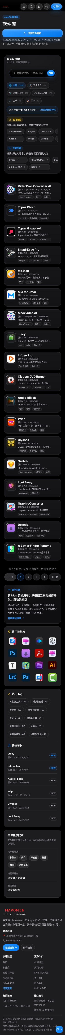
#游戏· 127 (15, 709)
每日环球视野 (9, 1001)
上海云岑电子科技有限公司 (16, 1005)
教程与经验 (8, 972)
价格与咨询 (8, 983)
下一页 (54, 577)
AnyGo (31, 131)
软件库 (6, 967)
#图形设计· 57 (17, 726)
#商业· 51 (36, 726)
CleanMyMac (15, 131)
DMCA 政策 (40, 988)
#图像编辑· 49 (17, 734)
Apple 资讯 (8, 977)
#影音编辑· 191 (40, 701)
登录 (58, 6)
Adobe (12, 138)
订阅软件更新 (34, 33)
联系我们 (38, 983)
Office (31, 138)
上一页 (10, 577)
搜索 (51, 73)
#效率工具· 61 (34, 717)
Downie (44, 138)
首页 (5, 962)
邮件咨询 (27, 947)
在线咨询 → (11, 947)
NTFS (34, 167)
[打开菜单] (24, 6)
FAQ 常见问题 (41, 972)
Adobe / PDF (15, 167)
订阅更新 (7, 988)
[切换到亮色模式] (47, 6)
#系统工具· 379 (18, 701)
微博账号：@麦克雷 (44, 1009)
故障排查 (38, 962)
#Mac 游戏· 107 (36, 709)
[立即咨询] (59, 1029)
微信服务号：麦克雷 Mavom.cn (44, 1003)
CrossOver (46, 131)
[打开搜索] (31, 6)
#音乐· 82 (15, 717)
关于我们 (38, 977)
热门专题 (38, 967)
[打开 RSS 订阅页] (39, 6)
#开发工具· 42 (38, 734)
